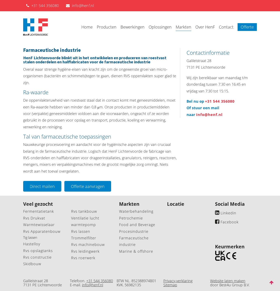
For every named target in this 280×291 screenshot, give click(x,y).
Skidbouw (32, 263)
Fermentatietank (38, 211)
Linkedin (228, 212)
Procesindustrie (133, 231)
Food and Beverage (137, 224)
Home (87, 27)
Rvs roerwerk (83, 257)
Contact (226, 27)
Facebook (230, 221)
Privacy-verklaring (177, 280)
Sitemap (170, 284)
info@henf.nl (82, 5)
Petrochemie (131, 218)
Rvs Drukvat (34, 218)
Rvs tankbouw (84, 211)
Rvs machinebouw (88, 244)
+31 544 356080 (44, 5)
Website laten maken (227, 280)
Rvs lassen (80, 231)
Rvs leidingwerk (85, 251)
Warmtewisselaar (39, 224)
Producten (106, 27)
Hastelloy (31, 243)
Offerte (247, 27)
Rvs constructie (37, 257)
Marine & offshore (136, 251)
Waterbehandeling (136, 211)
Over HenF (205, 27)
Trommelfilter (83, 237)
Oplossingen (160, 27)
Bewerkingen (133, 27)
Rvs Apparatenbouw (41, 231)
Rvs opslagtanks (38, 250)
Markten (183, 27)
